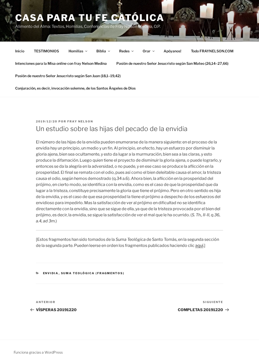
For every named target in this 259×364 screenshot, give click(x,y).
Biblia (101, 51)
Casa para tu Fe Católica (89, 17)
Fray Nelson (80, 121)
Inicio (19, 51)
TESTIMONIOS (46, 51)
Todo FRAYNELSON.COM (212, 51)
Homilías (76, 51)
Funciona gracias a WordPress (38, 352)
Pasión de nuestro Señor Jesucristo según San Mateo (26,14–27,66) (172, 63)
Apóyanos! (172, 51)
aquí (199, 245)
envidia (51, 273)
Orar (146, 51)
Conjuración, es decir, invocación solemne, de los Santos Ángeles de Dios (75, 88)
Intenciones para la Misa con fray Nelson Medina (61, 63)
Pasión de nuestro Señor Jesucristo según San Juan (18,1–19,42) (68, 76)
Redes (124, 51)
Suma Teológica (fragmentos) (93, 273)
